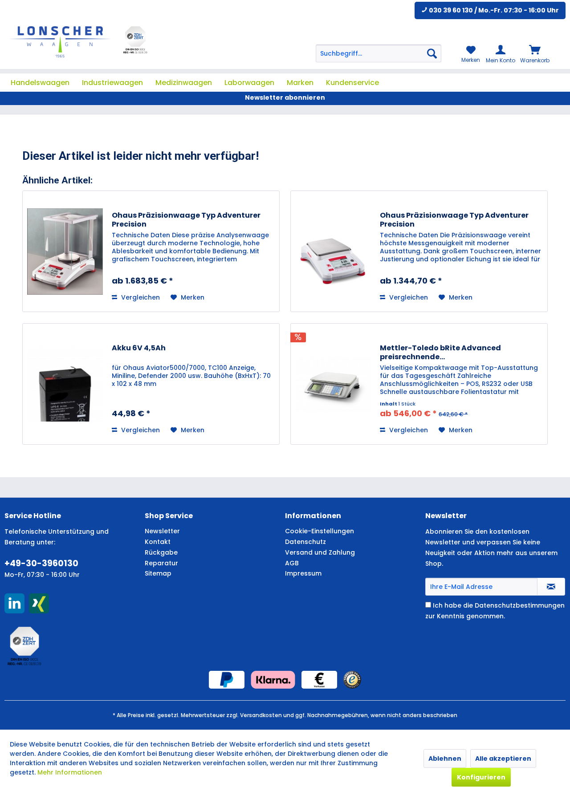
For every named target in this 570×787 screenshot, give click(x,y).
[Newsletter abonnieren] (551, 587)
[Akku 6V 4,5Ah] (65, 384)
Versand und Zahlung (320, 552)
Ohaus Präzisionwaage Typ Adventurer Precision (186, 220)
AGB (292, 563)
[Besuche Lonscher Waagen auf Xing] (39, 603)
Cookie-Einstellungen (319, 531)
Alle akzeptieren (503, 758)
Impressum (303, 573)
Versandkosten (261, 715)
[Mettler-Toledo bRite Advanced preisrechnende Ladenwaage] (333, 384)
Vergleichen (139, 297)
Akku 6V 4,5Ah (139, 348)
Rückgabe (161, 552)
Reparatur (161, 563)
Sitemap (158, 573)
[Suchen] (432, 53)
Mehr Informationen (69, 772)
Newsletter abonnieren (285, 97)
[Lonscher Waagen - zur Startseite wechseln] (60, 41)
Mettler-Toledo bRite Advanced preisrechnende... (440, 352)
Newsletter (162, 531)
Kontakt (158, 541)
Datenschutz (305, 541)
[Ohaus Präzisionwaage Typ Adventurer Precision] (65, 251)
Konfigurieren (481, 777)
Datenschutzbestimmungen (520, 605)
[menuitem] (378, 53)
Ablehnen (444, 758)
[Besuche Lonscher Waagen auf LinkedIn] (14, 603)
